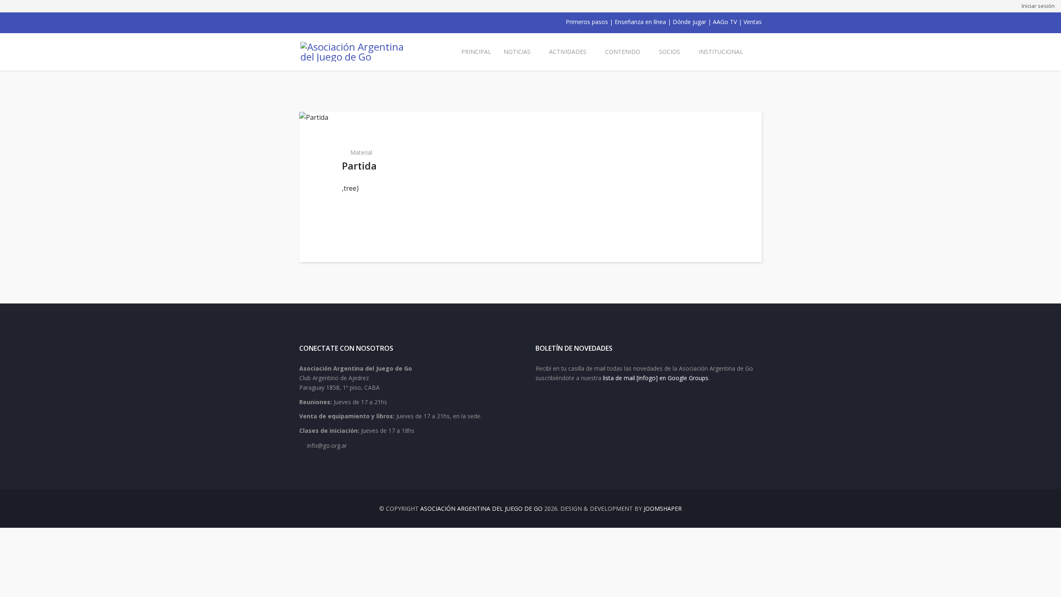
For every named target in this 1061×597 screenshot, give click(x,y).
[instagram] (334, 22)
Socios (669, 52)
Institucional (721, 52)
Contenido (622, 52)
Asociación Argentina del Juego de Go (481, 508)
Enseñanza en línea (640, 22)
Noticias (517, 52)
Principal (476, 52)
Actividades (567, 52)
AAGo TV (725, 22)
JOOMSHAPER (663, 508)
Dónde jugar (689, 22)
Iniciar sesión (1038, 6)
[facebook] (302, 22)
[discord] (356, 22)
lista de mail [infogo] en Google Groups (655, 378)
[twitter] (313, 22)
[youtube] (324, 22)
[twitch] (345, 22)
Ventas (753, 22)
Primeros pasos (587, 22)
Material (361, 152)
